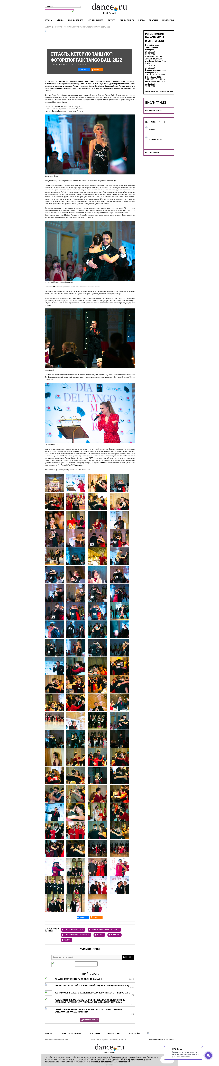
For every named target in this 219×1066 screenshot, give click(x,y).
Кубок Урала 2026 (153, 77)
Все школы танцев (153, 110)
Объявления (168, 20)
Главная (48, 27)
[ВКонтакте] (84, 69)
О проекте (49, 1034)
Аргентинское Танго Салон (77, 935)
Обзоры (48, 20)
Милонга (115, 935)
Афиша (60, 20)
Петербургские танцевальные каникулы (152, 47)
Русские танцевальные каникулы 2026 (155, 71)
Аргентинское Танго (74, 930)
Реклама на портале (72, 1034)
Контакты (95, 1034)
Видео (141, 20)
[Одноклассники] (97, 69)
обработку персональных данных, (136, 1059)
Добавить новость (89, 1020)
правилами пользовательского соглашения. (111, 1062)
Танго (67, 940)
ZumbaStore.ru (155, 139)
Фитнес (111, 20)
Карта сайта (133, 1034)
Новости (58, 27)
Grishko (152, 130)
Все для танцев (95, 20)
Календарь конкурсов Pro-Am (159, 91)
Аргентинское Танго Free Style (105, 930)
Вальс (100, 935)
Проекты (153, 20)
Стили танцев (127, 20)
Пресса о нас (113, 1034)
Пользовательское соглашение (56, 1040)
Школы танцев (75, 20)
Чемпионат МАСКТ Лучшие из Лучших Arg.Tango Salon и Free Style (155, 60)
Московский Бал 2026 (155, 81)
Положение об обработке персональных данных (108, 1040)
